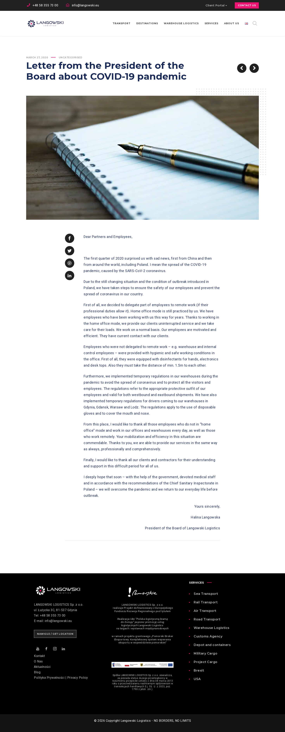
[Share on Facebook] (69, 238)
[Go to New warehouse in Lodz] (254, 68)
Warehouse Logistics (212, 628)
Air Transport (205, 611)
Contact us (247, 5)
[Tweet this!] (69, 250)
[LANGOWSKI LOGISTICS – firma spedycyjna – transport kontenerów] (45, 23)
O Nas (38, 661)
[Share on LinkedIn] (69, 275)
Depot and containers (212, 645)
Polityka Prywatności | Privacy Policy (61, 677)
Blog (37, 672)
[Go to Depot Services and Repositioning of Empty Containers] (241, 68)
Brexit (199, 670)
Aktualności (42, 667)
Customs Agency (208, 636)
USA (197, 679)
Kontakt (39, 656)
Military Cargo (205, 653)
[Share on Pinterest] (69, 263)
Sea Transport (206, 594)
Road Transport (207, 619)
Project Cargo (206, 662)
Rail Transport (206, 602)
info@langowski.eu (85, 5)
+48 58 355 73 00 (45, 5)
